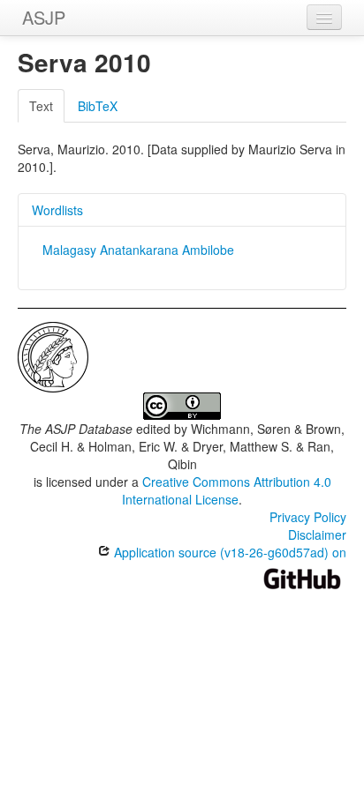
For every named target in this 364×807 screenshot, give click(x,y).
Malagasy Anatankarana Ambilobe (138, 249)
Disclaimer (317, 534)
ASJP (43, 17)
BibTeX (98, 106)
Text (41, 106)
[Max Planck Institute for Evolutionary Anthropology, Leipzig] (53, 355)
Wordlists (57, 210)
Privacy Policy (307, 517)
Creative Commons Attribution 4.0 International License (226, 490)
